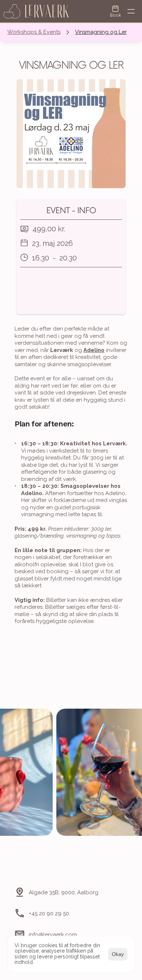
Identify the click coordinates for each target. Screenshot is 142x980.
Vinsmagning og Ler (101, 32)
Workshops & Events (33, 32)
